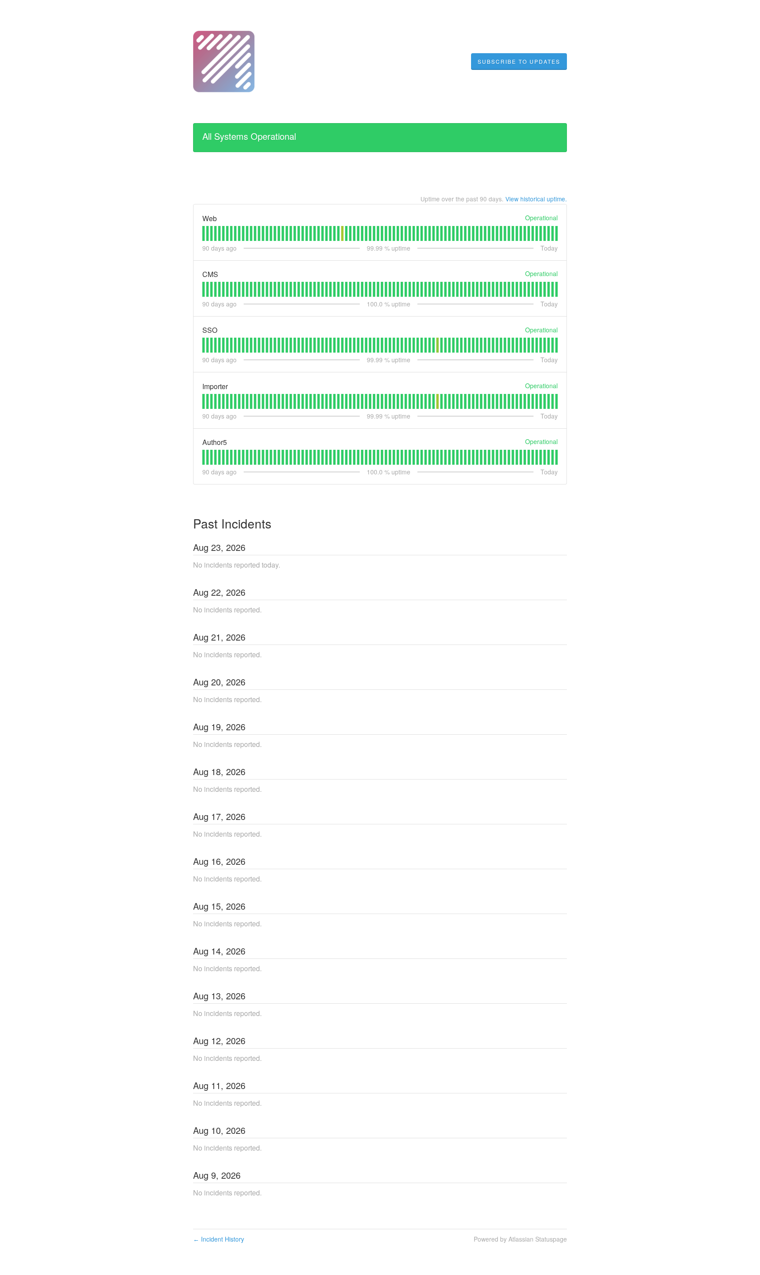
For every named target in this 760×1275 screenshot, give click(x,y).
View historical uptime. (536, 198)
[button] (519, 61)
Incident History (218, 1239)
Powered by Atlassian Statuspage (520, 1239)
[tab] (203, 233)
